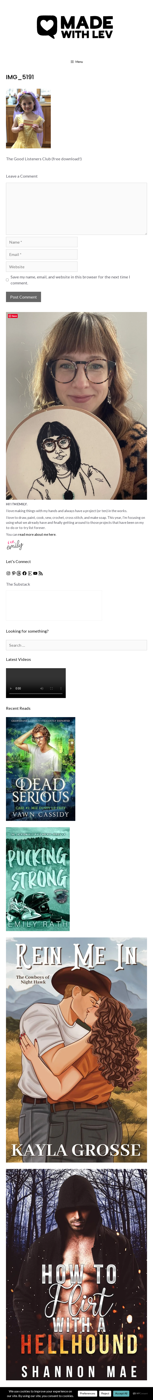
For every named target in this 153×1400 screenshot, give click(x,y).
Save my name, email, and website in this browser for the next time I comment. (70, 279)
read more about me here (37, 534)
